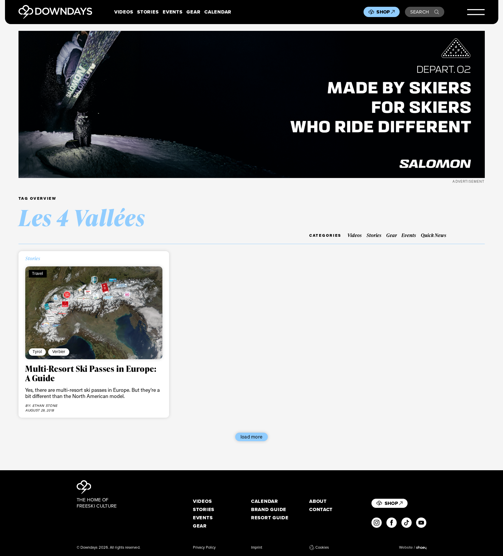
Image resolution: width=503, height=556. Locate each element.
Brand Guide (268, 509)
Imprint (257, 547)
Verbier (58, 351)
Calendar (217, 12)
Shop (383, 11)
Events (172, 12)
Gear (193, 12)
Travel (37, 273)
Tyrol (37, 351)
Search (419, 11)
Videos (123, 12)
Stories (148, 12)
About (318, 501)
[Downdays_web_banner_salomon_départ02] (251, 104)
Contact (321, 509)
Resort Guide (270, 518)
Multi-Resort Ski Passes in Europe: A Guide (91, 373)
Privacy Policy (204, 547)
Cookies (322, 547)
